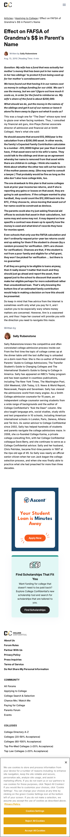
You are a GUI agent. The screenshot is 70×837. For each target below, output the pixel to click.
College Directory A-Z (16, 731)
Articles (8, 18)
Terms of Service (14, 664)
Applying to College (26, 18)
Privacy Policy (12, 654)
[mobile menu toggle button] (64, 4)
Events (8, 714)
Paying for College (14, 705)
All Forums (10, 686)
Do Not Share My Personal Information (26, 669)
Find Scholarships (35, 609)
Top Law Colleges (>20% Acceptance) (26, 751)
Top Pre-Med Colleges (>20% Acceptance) (28, 746)
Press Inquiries (13, 659)
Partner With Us (13, 649)
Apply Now (35, 537)
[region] (35, 797)
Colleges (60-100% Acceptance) (22, 741)
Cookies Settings (35, 811)
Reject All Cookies (35, 820)
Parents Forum (12, 710)
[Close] (66, 762)
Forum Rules (11, 645)
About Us (9, 640)
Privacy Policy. (12, 804)
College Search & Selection (19, 695)
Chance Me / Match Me (17, 700)
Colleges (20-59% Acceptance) (22, 736)
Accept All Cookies (35, 830)
